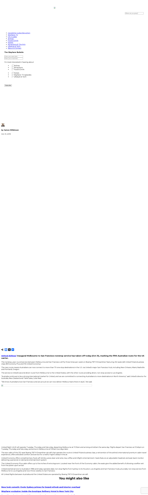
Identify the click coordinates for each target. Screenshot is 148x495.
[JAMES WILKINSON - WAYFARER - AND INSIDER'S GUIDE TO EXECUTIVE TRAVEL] (54, 7)
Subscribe (8, 85)
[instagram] (132, 10)
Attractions (18, 68)
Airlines (17, 66)
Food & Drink (19, 69)
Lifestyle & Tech (20, 77)
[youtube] (127, 10)
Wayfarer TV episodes (22, 75)
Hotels (16, 73)
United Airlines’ (9, 356)
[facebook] (122, 10)
